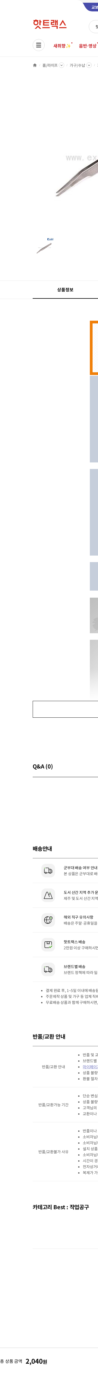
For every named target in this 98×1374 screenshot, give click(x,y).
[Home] (35, 65)
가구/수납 (77, 65)
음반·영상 (87, 45)
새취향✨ (62, 45)
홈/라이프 (50, 65)
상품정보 (65, 289)
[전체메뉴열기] (39, 45)
